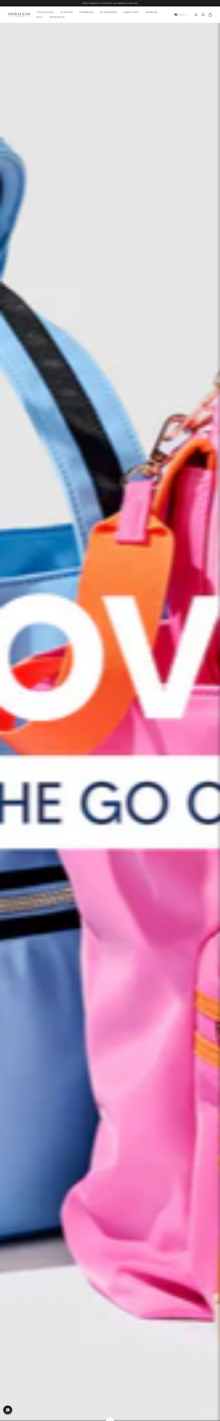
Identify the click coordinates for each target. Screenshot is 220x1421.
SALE (40, 17)
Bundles (152, 12)
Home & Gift (131, 12)
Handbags (86, 12)
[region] (110, 722)
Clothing (67, 12)
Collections (45, 12)
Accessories (108, 12)
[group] (110, 722)
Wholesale (57, 17)
